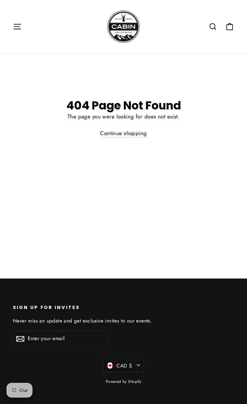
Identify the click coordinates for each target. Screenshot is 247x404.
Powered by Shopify (124, 381)
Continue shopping (123, 133)
